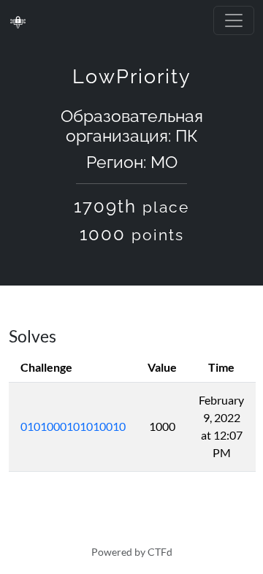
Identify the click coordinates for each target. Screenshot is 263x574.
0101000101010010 (73, 426)
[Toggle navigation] (233, 20)
